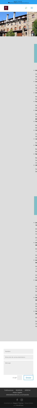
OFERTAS (27, 390)
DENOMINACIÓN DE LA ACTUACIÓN (17, 395)
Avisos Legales (17, 392)
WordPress (19, 405)
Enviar (28, 377)
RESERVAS (19, 390)
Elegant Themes (18, 403)
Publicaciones (8, 390)
